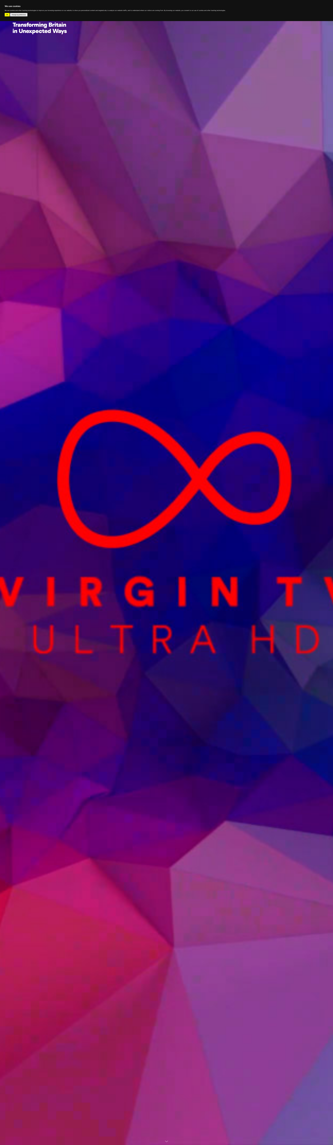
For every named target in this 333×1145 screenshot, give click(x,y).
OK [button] (7, 14)
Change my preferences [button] (19, 14)
